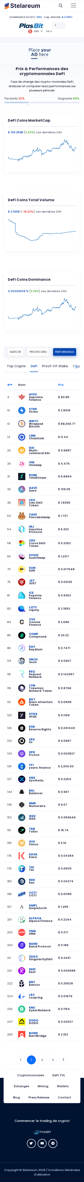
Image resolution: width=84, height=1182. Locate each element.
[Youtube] (42, 1143)
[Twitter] (31, 1143)
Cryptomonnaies (30, 1075)
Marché (15, 352)
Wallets (63, 1086)
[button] (31, 25)
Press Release (38, 1097)
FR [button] (47, 31)
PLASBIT (45, 1132)
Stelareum (30, 1170)
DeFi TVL (58, 1075)
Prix (61, 385)
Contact (64, 1097)
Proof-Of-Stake (55, 366)
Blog (16, 1097)
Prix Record (38, 352)
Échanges (21, 1086)
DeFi (34, 366)
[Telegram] (52, 1143)
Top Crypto (16, 366)
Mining (43, 1086)
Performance (64, 352)
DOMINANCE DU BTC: (23, 17)
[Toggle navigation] (73, 6)
